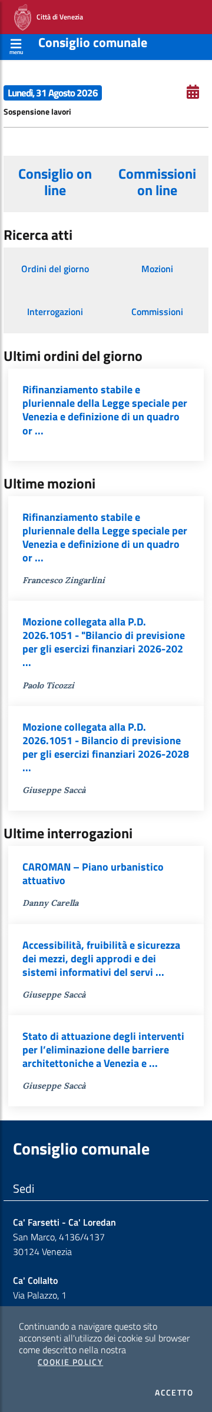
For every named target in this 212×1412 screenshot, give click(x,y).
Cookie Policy (70, 1362)
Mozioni (157, 269)
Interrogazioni (55, 312)
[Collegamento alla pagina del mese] (193, 91)
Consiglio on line (55, 181)
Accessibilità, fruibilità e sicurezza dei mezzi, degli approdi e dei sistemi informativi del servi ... (101, 958)
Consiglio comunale (92, 42)
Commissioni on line (157, 181)
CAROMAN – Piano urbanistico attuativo (93, 873)
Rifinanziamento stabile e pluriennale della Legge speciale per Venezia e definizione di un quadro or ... (104, 410)
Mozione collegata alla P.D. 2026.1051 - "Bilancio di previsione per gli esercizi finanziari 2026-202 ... (103, 642)
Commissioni (157, 312)
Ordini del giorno (55, 269)
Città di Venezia (57, 16)
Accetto (174, 1392)
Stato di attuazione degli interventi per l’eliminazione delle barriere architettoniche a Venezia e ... (103, 1049)
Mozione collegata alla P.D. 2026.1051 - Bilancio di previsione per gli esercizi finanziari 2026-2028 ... (105, 747)
